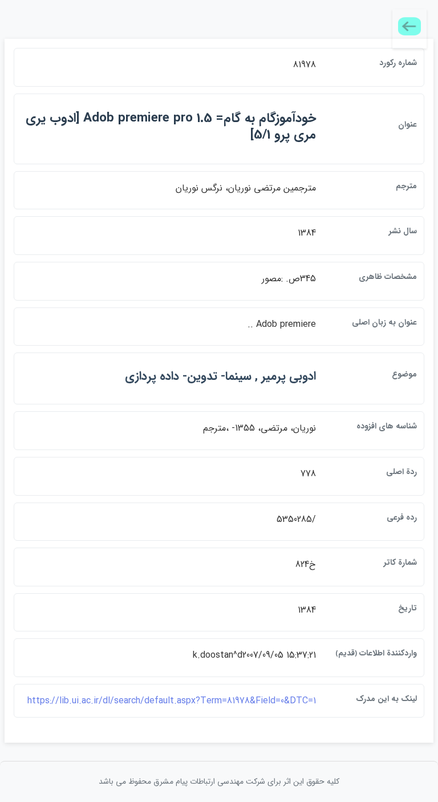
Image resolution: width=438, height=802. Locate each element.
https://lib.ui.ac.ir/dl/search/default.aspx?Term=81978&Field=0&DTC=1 (171, 701)
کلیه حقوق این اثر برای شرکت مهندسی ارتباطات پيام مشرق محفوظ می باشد (219, 781)
